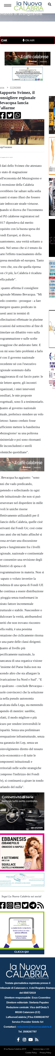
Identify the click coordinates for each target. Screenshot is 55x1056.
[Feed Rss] (37, 1040)
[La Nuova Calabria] (28, 6)
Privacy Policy (45, 1052)
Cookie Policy (31, 1052)
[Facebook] (18, 1040)
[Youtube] (31, 1040)
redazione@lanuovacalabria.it (34, 1026)
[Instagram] (24, 1040)
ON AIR (29, 40)
